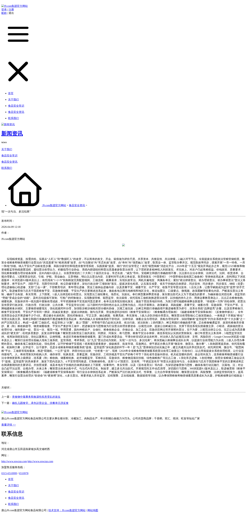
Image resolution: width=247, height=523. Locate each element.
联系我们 (6, 168)
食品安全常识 (9, 155)
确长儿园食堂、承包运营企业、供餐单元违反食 (40, 403)
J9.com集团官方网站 (54, 205)
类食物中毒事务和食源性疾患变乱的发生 (36, 396)
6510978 (23, 473)
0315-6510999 (9, 473)
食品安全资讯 (9, 161)
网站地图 (92, 510)
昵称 (4, 13)
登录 (4, 9)
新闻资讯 (12, 133)
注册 (11, 9)
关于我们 (6, 149)
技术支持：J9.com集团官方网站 (67, 510)
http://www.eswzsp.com (14, 461)
